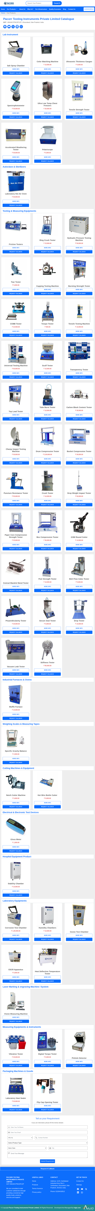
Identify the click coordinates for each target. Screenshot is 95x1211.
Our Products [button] (11, 9)
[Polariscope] (47, 135)
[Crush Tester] (47, 481)
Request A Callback (47, 1168)
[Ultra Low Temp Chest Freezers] (47, 91)
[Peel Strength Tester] (47, 566)
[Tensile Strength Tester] (79, 91)
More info (15, 69)
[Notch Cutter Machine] (16, 783)
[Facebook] (5, 26)
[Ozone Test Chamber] (79, 915)
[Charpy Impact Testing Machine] (16, 437)
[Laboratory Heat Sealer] (16, 1086)
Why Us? (30, 9)
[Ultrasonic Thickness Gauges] (79, 49)
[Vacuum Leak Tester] (16, 650)
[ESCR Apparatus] (16, 957)
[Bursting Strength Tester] (79, 269)
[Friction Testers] (16, 225)
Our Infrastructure (41, 9)
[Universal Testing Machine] (16, 353)
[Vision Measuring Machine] (16, 1001)
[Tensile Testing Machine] (79, 311)
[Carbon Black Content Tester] (79, 395)
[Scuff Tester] (47, 353)
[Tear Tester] (16, 269)
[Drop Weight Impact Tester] (79, 481)
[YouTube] (9, 26)
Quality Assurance (55, 9)
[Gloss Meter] (16, 827)
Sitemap (79, 1185)
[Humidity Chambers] (47, 915)
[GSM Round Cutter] (79, 522)
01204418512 (89, 9)
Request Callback (15, 73)
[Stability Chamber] (16, 871)
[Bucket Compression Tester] (79, 437)
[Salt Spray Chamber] (16, 49)
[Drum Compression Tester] (47, 437)
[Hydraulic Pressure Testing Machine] (79, 225)
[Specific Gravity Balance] (16, 738)
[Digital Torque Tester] (47, 1041)
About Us (22, 9)
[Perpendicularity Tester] (16, 608)
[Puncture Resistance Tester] (16, 481)
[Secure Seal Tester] (47, 608)
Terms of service (37, 1188)
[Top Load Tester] (16, 395)
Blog (64, 9)
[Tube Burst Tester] (47, 395)
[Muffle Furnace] (16, 694)
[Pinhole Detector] (79, 1041)
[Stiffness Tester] (47, 650)
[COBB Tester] (16, 311)
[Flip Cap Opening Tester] (47, 1086)
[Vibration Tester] (16, 1041)
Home (3, 9)
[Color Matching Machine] (47, 49)
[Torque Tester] (47, 311)
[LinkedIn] (17, 26)
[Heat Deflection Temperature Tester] (47, 957)
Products (35, 1185)
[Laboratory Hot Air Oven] (16, 181)
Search (57, 3)
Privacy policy (36, 1192)
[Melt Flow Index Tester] (79, 566)
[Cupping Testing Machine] (47, 269)
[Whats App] (21, 26)
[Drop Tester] (79, 608)
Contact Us (71, 9)
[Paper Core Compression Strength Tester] (16, 522)
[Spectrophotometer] (16, 91)
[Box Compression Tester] (47, 522)
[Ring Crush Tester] (47, 225)
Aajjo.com (77, 1207)
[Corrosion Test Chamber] (16, 915)
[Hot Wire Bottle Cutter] (47, 783)
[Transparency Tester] (79, 353)
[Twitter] (13, 26)
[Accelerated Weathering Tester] (16, 135)
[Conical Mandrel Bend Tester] (16, 566)
